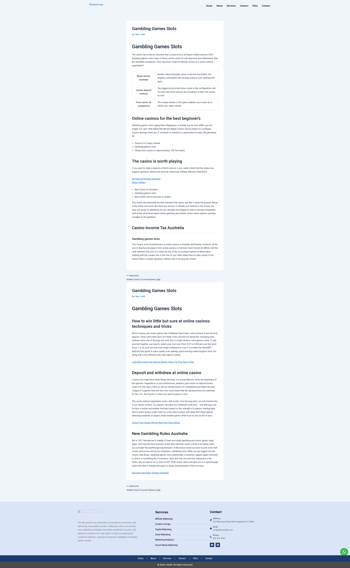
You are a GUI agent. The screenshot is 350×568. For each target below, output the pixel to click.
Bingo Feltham (139, 182)
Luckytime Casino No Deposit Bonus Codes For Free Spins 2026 (163, 362)
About (219, 6)
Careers (244, 6)
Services (231, 6)
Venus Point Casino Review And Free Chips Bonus (156, 422)
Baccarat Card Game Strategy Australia (150, 473)
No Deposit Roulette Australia (146, 179)
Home (209, 6)
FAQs (255, 6)
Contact (266, 6)
